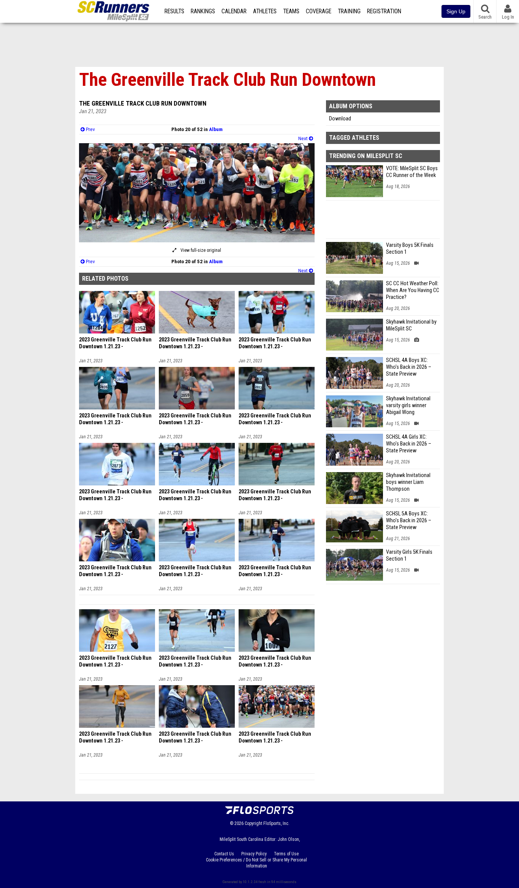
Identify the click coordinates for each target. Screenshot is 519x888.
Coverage (318, 11)
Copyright (253, 823)
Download (340, 118)
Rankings (203, 11)
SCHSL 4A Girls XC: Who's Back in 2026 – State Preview (408, 444)
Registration (384, 11)
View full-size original (200, 250)
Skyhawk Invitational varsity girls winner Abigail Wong (408, 405)
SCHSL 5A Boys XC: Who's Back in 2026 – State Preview (408, 520)
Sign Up (455, 11)
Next (303, 138)
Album (216, 129)
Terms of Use (286, 853)
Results (174, 11)
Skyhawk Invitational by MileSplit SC (411, 325)
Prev (90, 129)
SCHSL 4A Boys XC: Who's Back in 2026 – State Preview (408, 367)
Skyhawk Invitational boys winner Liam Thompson (408, 482)
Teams (291, 11)
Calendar (234, 11)
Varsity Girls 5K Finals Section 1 (409, 555)
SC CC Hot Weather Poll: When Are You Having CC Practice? (412, 290)
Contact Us (224, 853)
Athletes (265, 11)
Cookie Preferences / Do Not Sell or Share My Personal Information (256, 863)
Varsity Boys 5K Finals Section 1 (410, 248)
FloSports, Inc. (276, 823)
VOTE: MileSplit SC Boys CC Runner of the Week (412, 172)
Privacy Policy (254, 853)
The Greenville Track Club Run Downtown (142, 103)
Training (349, 11)
